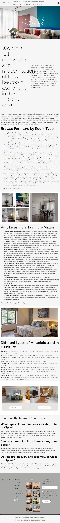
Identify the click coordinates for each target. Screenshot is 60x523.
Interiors (34, 2)
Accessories (18, 4)
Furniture (26, 2)
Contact (38, 4)
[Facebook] (15, 500)
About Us (16, 2)
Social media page (15, 188)
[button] (3, 323)
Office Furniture (13, 159)
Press (41, 2)
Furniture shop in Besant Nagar (16, 303)
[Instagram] (17, 500)
